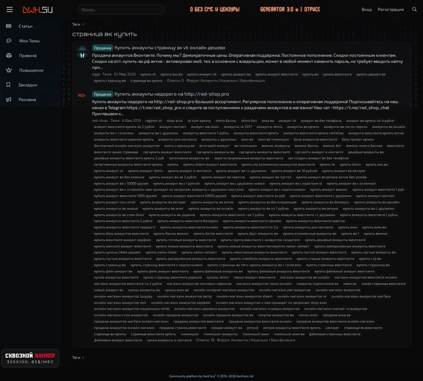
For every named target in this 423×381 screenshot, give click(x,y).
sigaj (96, 74)
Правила (28, 55)
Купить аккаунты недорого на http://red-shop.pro (161, 93)
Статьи (26, 26)
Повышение (31, 70)
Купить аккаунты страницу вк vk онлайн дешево (159, 47)
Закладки (27, 84)
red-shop (100, 120)
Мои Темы (29, 40)
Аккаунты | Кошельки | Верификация (233, 80)
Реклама (27, 99)
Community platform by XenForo (211, 376)
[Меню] (10, 9)
